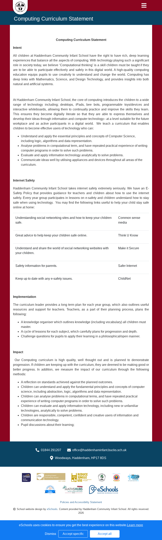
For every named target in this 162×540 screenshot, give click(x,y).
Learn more (135, 525)
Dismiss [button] (50, 533)
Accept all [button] (105, 533)
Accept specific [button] (73, 533)
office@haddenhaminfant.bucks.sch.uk (99, 450)
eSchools (52, 509)
